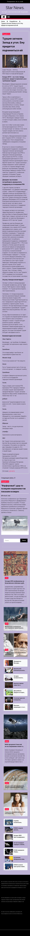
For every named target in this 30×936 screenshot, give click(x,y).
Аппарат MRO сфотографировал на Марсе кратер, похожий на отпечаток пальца (19, 836)
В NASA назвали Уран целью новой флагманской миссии (19, 865)
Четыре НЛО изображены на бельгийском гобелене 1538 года (14, 582)
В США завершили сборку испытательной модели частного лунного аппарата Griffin (19, 851)
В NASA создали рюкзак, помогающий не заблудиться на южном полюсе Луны (19, 829)
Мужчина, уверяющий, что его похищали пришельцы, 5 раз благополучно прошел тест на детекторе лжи (20, 706)
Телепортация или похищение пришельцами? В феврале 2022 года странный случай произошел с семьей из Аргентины (19, 699)
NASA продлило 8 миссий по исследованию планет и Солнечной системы (14, 745)
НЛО (6, 578)
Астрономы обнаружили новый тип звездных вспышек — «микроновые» (19, 858)
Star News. (15, 7)
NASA (6, 741)
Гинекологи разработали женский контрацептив (15, 812)
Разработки (6, 34)
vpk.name (12, 471)
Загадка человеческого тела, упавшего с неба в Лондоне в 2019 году (19, 677)
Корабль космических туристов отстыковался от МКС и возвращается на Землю (19, 821)
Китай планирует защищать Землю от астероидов (19, 843)
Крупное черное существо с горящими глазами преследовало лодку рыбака (19, 684)
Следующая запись (7, 478)
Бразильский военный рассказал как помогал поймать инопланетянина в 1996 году (19, 669)
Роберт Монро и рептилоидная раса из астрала (15, 653)
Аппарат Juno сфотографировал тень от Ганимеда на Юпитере (14, 786)
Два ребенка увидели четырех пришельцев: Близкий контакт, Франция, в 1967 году (19, 691)
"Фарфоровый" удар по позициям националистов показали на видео (13, 488)
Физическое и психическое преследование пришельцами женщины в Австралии (14, 627)
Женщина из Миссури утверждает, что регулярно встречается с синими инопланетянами (19, 662)
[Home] (3, 17)
